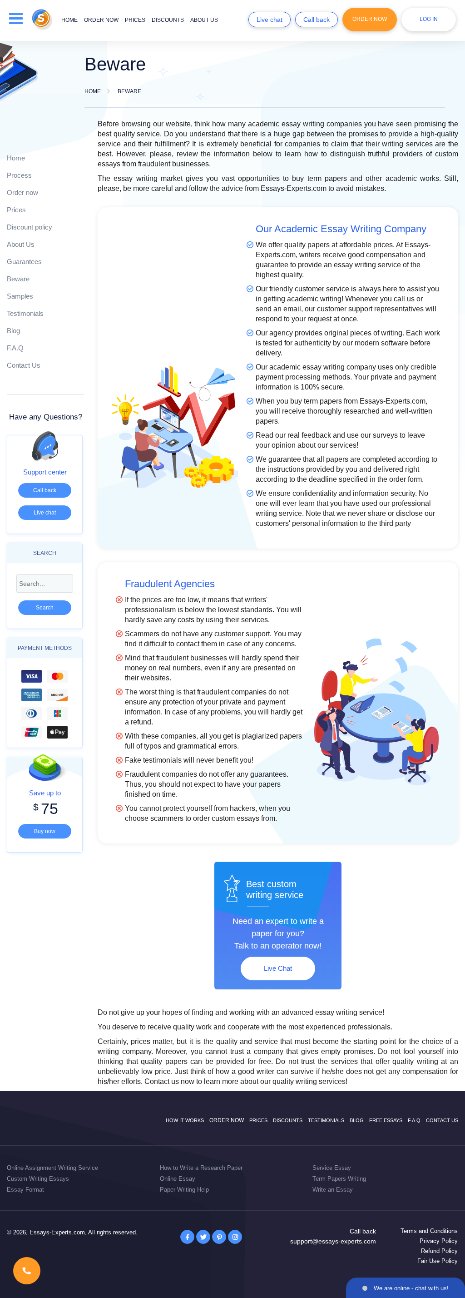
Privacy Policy (439, 1241)
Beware (18, 279)
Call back (316, 19)
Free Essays (385, 1120)
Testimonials (25, 313)
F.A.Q (15, 348)
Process (19, 175)
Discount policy (29, 227)
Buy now (44, 831)
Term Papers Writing (339, 1178)
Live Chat (278, 968)
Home (69, 20)
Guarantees (24, 261)
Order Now (369, 19)
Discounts (168, 20)
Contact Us (23, 365)
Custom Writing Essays (38, 1178)
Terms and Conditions (429, 1231)
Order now (101, 20)
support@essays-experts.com (333, 1241)
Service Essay (331, 1167)
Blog (13, 330)
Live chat (269, 19)
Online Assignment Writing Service (52, 1167)
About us (204, 20)
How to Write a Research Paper (201, 1167)
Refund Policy (439, 1251)
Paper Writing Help (184, 1189)
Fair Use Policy (437, 1261)
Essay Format (25, 1189)
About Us (21, 244)
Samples (20, 296)
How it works (185, 1120)
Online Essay (177, 1178)
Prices (135, 20)
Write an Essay (332, 1189)
